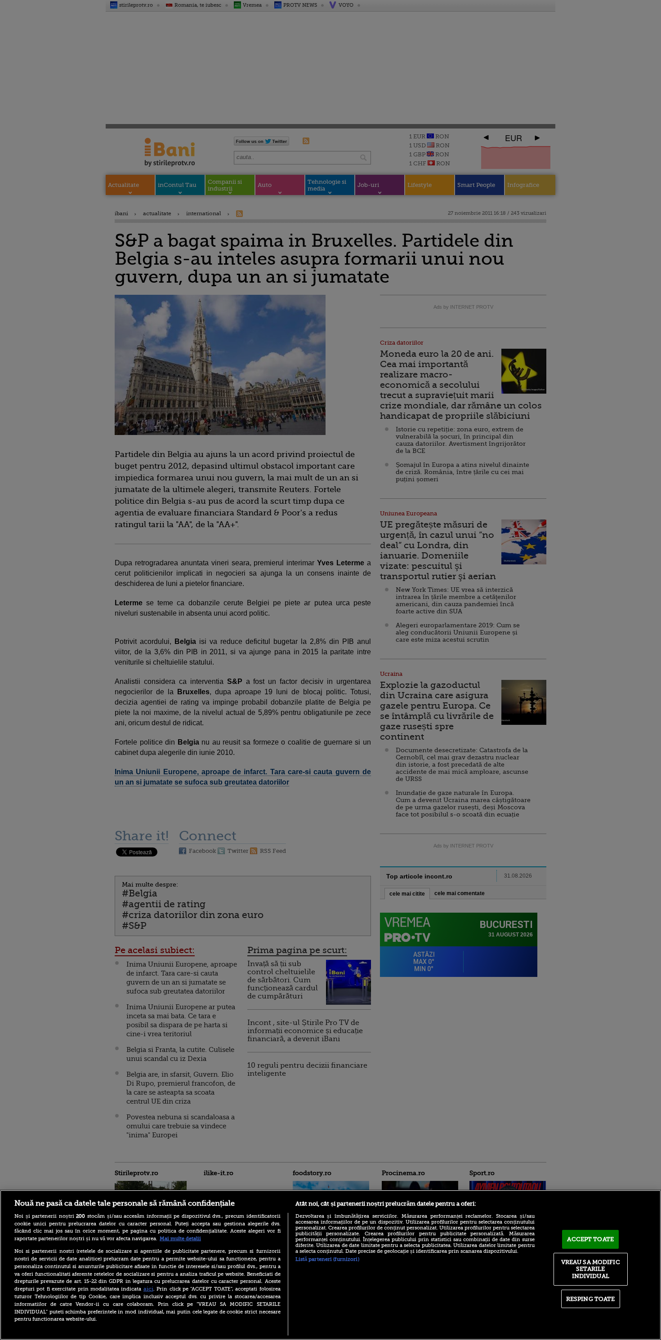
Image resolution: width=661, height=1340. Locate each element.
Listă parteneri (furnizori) (327, 1259)
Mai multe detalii (180, 1239)
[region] (330, 1265)
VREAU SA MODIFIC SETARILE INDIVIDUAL (590, 1269)
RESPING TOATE (590, 1299)
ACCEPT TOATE (590, 1239)
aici (148, 1289)
